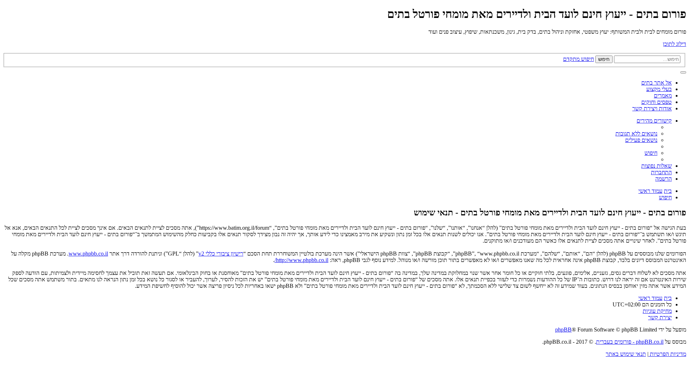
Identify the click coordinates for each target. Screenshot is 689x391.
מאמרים (663, 95)
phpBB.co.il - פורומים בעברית (630, 342)
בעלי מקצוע (659, 89)
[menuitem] (636, 133)
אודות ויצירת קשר (652, 108)
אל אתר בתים (656, 83)
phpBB (563, 329)
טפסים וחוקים (656, 102)
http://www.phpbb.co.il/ (301, 260)
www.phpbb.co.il (88, 254)
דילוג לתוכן (674, 44)
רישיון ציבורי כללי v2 (220, 254)
